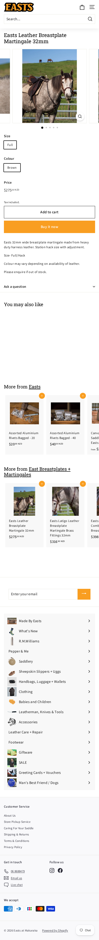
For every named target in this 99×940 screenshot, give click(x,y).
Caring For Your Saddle (19, 828)
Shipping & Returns (16, 834)
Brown (12, 167)
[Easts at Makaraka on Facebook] (60, 870)
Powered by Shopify (55, 930)
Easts (35, 386)
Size (7, 136)
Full (10, 145)
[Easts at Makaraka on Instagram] (52, 870)
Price (8, 182)
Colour (9, 158)
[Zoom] (80, 116)
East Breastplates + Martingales (37, 472)
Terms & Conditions (16, 841)
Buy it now (49, 226)
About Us (10, 816)
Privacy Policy (13, 847)
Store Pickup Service (17, 822)
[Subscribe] (84, 594)
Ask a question (15, 286)
